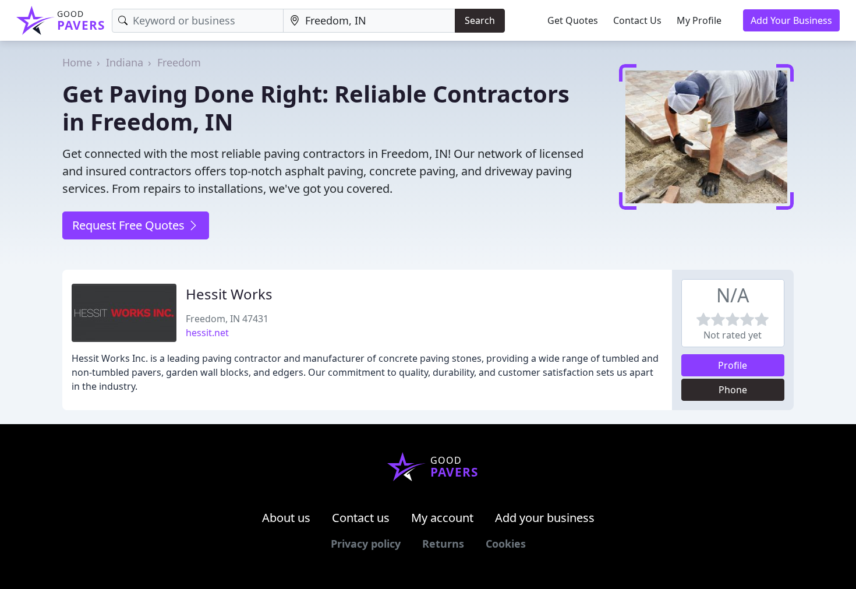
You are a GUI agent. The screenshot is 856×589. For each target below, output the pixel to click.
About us (286, 517)
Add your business (545, 517)
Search (480, 20)
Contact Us (637, 20)
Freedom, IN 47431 (227, 318)
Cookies (506, 544)
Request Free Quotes (130, 225)
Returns (443, 544)
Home (77, 62)
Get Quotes (572, 20)
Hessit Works (229, 294)
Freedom (179, 62)
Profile (732, 365)
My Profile (699, 20)
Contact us (361, 517)
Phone (733, 389)
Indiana (124, 62)
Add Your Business (791, 20)
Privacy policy (366, 544)
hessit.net (207, 332)
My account (442, 517)
